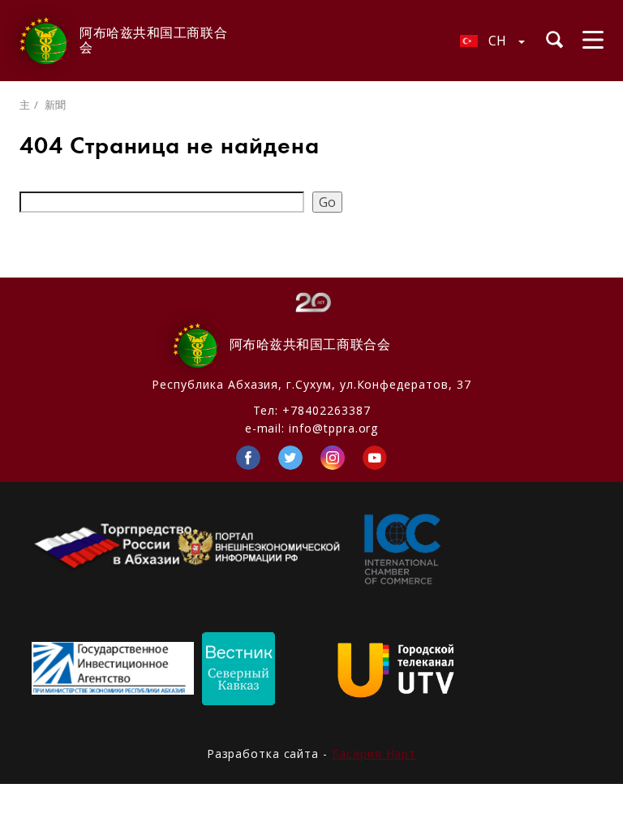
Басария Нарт (374, 753)
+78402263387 (326, 410)
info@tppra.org (333, 428)
